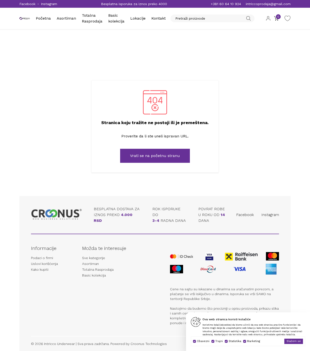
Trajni (219, 341)
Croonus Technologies (149, 344)
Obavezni (203, 341)
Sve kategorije (93, 258)
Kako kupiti (39, 269)
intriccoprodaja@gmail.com (268, 4)
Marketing (253, 341)
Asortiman (66, 18)
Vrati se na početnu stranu (155, 155)
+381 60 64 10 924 (226, 4)
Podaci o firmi (42, 258)
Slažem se (294, 341)
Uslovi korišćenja (44, 264)
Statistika (235, 341)
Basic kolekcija (94, 275)
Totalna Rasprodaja (98, 269)
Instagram (49, 4)
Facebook (27, 4)
